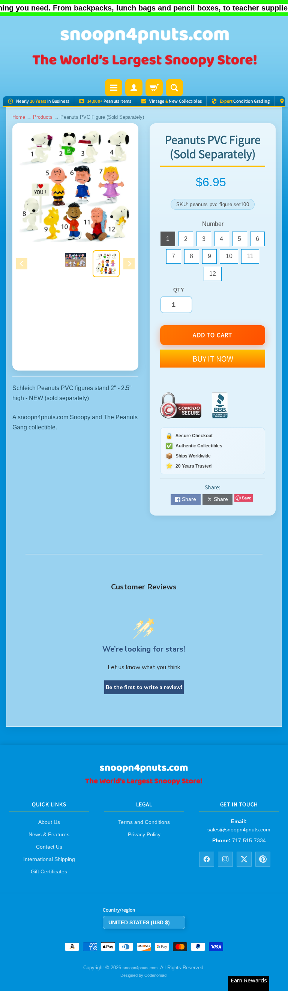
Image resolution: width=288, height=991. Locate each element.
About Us (49, 822)
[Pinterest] (262, 859)
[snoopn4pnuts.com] (144, 48)
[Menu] (113, 87)
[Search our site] (174, 87)
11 (253, 258)
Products (42, 117)
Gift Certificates (49, 871)
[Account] (133, 87)
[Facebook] (206, 859)
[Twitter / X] (244, 859)
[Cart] (154, 87)
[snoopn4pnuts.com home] (144, 782)
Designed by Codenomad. (144, 975)
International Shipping (49, 859)
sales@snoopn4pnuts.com (238, 830)
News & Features (48, 834)
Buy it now (212, 358)
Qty (178, 290)
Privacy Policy (144, 834)
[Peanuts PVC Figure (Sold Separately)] (106, 263)
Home (18, 117)
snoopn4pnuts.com (140, 968)
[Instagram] (225, 859)
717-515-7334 (249, 840)
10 (232, 258)
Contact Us (49, 847)
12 (215, 276)
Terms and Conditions (144, 822)
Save (246, 498)
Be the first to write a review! (144, 687)
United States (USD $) (139, 922)
